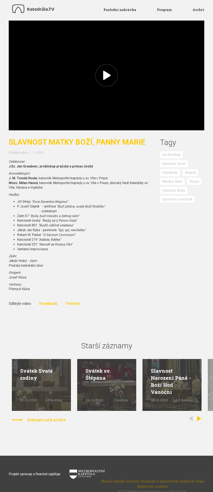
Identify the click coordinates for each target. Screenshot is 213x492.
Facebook (48, 303)
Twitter (73, 303)
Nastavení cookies (152, 486)
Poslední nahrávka (120, 9)
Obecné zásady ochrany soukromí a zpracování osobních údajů (152, 481)
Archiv (198, 9)
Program (164, 9)
